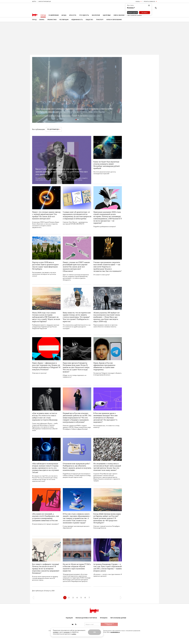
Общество (89, 19)
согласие (67, 632)
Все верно (145, 12)
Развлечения (54, 15)
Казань (138, 1)
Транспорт (99, 19)
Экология (96, 15)
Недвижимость (77, 19)
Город (43, 15)
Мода (63, 15)
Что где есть (84, 15)
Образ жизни (119, 15)
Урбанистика (52, 19)
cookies (74, 634)
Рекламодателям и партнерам (86, 618)
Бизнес (41, 19)
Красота (72, 15)
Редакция (69, 618)
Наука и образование (114, 19)
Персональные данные (118, 618)
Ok (94, 632)
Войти (34, 1)
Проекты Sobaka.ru (149, 1)
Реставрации (64, 19)
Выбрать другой (132, 12)
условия (55, 632)
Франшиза (103, 618)
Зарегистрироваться (44, 1)
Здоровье (107, 15)
